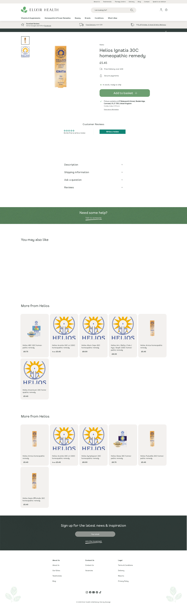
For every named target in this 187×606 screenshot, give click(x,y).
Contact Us (89, 565)
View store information (111, 109)
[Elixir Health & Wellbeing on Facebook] (90, 592)
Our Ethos (56, 570)
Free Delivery (91, 25)
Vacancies (89, 570)
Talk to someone (93, 218)
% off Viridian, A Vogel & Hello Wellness (152, 25)
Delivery (132, 1)
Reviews (69, 187)
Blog (139, 1)
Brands (87, 18)
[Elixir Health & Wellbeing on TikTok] (100, 592)
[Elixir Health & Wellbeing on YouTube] (93, 592)
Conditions (99, 18)
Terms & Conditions (125, 565)
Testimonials (107, 1)
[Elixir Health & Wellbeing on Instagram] (87, 592)
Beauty (78, 18)
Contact (146, 1)
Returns (121, 576)
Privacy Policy (123, 581)
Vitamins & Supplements (30, 18)
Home (102, 45)
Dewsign (108, 602)
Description (71, 164)
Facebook (47, 26)
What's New (112, 18)
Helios (44, 306)
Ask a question (73, 179)
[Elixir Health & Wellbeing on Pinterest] (97, 592)
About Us (97, 1)
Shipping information (76, 172)
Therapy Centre (120, 1)
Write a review (112, 132)
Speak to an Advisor (159, 1)
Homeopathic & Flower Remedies (58, 18)
